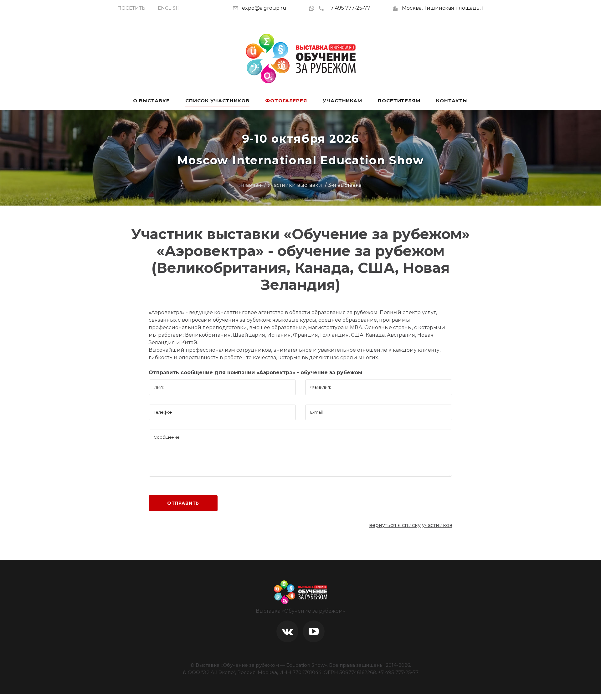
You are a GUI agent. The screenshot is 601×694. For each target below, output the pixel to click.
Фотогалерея (286, 101)
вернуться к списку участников (410, 525)
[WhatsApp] (313, 8)
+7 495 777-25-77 (349, 8)
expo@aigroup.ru (264, 8)
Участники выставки (294, 185)
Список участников (217, 101)
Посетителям (399, 101)
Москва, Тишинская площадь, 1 (443, 8)
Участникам (342, 101)
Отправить (183, 503)
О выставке (151, 101)
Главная (251, 185)
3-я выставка (345, 185)
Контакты (452, 101)
